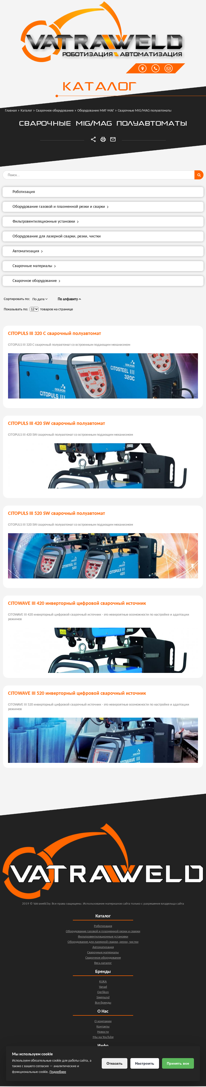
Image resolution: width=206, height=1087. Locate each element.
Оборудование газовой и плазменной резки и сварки (59, 207)
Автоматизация (26, 251)
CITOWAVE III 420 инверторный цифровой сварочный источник (77, 603)
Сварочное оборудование (35, 281)
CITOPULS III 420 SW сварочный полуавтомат (56, 423)
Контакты (103, 1026)
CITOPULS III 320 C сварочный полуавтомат (54, 333)
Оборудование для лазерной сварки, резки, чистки (57, 236)
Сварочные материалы (32, 266)
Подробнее (57, 1072)
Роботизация (24, 192)
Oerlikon (103, 992)
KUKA (103, 981)
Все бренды (103, 1002)
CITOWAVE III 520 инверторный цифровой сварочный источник (77, 693)
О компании (103, 1021)
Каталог (99, 87)
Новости (103, 1031)
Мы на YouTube (103, 1037)
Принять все (178, 1063)
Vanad (103, 987)
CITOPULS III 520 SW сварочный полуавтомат (56, 513)
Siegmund (103, 997)
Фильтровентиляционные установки (44, 222)
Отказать (115, 1063)
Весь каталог (103, 963)
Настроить (144, 1063)
